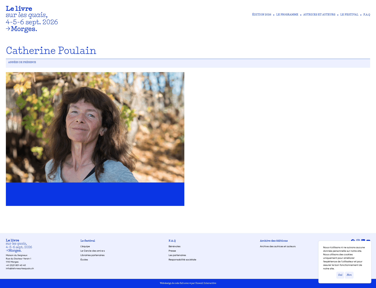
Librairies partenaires (92, 255)
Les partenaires (177, 255)
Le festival (349, 15)
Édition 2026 (261, 15)
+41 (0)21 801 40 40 (16, 265)
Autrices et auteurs (319, 15)
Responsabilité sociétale (182, 259)
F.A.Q (366, 15)
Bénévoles (174, 246)
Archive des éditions (274, 241)
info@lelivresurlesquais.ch (20, 268)
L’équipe (85, 246)
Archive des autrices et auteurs (278, 246)
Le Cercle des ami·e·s (92, 251)
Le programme (287, 15)
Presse (172, 251)
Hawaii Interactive (205, 283)
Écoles (84, 259)
